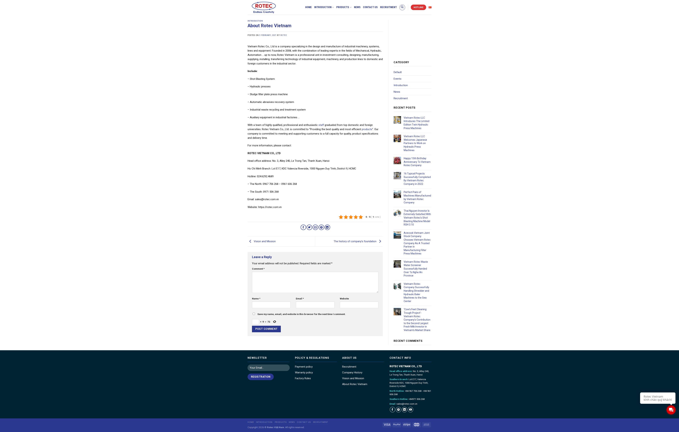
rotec (283, 35)
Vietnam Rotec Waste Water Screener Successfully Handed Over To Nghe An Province (416, 268)
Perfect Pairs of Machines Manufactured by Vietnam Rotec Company (417, 197)
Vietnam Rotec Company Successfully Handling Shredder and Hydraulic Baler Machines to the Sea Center (416, 292)
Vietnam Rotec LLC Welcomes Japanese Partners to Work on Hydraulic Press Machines (415, 143)
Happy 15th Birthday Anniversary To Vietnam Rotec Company (417, 162)
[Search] (402, 7)
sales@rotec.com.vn (406, 404)
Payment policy (304, 366)
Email (300, 298)
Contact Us (370, 7)
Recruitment (388, 7)
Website (344, 298)
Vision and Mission (264, 241)
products (367, 129)
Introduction (323, 7)
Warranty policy (304, 372)
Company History (352, 372)
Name (256, 298)
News (357, 7)
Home (308, 7)
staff (321, 125)
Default (398, 72)
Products (342, 7)
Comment (258, 268)
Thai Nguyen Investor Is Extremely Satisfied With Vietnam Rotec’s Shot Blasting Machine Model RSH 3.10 (417, 217)
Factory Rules (303, 378)
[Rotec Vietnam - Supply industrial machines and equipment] (270, 7)
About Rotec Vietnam (354, 384)
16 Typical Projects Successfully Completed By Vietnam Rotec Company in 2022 (417, 178)
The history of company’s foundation (355, 241)
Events (397, 78)
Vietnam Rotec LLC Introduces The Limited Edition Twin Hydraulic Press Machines (416, 123)
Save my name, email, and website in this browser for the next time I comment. (301, 314)
